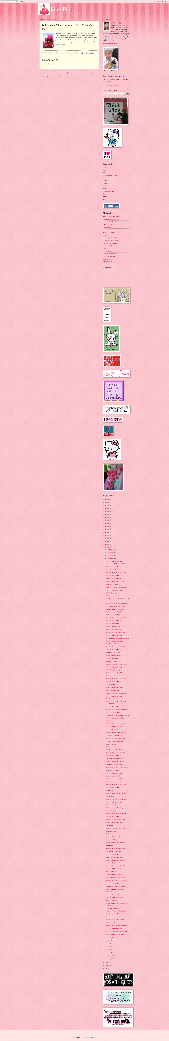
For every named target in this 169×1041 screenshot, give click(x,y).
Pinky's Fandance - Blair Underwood (116, 860)
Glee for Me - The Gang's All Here (115, 886)
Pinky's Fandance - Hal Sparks (114, 596)
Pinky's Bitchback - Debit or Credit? (116, 819)
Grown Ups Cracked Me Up (113, 782)
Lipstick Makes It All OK (113, 776)
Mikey (105, 188)
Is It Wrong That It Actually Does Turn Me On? (117, 599)
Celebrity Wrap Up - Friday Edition (116, 573)
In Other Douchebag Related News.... (116, 877)
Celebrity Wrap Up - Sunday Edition (116, 647)
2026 (106, 499)
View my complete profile (110, 43)
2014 (106, 535)
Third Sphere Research (109, 232)
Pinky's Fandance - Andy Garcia (115, 655)
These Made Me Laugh (112, 805)
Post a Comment (48, 64)
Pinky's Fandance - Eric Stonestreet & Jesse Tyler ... (116, 904)
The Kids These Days (112, 706)
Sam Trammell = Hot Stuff (113, 851)
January (109, 959)
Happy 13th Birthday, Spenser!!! (115, 857)
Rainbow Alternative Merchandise (112, 222)
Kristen (105, 178)
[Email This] (86, 53)
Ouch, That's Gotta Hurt (112, 690)
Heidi (104, 167)
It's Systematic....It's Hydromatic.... (115, 615)
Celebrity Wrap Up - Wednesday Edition (117, 603)
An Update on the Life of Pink (114, 764)
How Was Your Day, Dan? (110, 243)
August (109, 938)
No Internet (109, 834)
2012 (106, 541)
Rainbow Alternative (108, 191)
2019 (106, 520)
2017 (106, 526)
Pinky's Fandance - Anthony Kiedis (115, 843)
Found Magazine (107, 251)
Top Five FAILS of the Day (113, 575)
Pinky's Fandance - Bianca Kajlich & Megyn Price (116, 702)
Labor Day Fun (110, 922)
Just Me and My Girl (111, 684)
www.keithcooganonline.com (111, 85)
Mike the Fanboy (107, 227)
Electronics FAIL (111, 831)
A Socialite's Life (107, 262)
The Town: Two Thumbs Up (113, 735)
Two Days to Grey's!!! (112, 699)
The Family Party (111, 811)
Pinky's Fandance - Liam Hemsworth (116, 732)
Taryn (104, 194)
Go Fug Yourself (107, 246)
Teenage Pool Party (111, 840)
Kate (104, 170)
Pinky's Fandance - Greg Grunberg (115, 612)
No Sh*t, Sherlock (111, 744)
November (110, 552)
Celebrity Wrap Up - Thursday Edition (116, 587)
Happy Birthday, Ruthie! (113, 652)
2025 (106, 502)
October (109, 555)
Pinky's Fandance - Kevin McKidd (115, 718)
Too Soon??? (109, 917)
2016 (106, 529)
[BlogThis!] (87, 53)
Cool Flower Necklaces (109, 254)
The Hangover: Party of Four (114, 644)
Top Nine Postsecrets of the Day (115, 741)
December (110, 549)
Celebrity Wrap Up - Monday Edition (116, 632)
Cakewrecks (106, 259)
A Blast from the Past (112, 729)
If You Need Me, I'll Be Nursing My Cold (117, 638)
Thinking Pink (56, 9)
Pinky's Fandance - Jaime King (114, 641)
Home (69, 73)
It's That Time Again (111, 593)
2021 (106, 514)
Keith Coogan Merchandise (110, 175)
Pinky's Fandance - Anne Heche (115, 747)
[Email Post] (82, 53)
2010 (106, 547)
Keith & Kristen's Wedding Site (111, 216)
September (110, 558)
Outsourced (109, 825)
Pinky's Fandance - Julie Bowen (115, 687)
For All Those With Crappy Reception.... (117, 931)
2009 (106, 963)
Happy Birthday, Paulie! (113, 770)
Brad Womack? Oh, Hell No (114, 578)
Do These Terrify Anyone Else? (114, 629)
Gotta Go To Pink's (111, 901)
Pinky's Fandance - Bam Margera (115, 808)
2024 (106, 505)
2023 (106, 508)
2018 (106, 523)
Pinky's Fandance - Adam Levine (115, 581)
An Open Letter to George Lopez (115, 609)
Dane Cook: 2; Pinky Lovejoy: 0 (115, 584)
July (108, 941)
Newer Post (44, 73)
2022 (106, 511)
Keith (104, 173)
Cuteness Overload (111, 661)
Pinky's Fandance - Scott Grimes (115, 626)
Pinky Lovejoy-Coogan (119, 23)
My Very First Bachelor (112, 623)
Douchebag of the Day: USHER (115, 750)
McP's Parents (107, 186)
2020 (106, 517)
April (108, 950)
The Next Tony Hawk (112, 658)
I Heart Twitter (110, 796)
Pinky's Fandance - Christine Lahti (115, 874)
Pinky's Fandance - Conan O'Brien (115, 934)
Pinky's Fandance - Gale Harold (115, 779)
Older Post (95, 73)
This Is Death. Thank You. (113, 908)
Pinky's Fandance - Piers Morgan (115, 889)
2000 (106, 968)
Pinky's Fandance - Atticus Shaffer (115, 822)
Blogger (93, 1037)
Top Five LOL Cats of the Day (114, 561)
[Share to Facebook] (91, 53)
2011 (106, 544)
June (108, 944)
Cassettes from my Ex (109, 256)
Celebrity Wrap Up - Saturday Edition (116, 664)
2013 (106, 538)
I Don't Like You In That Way (111, 240)
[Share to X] (89, 53)
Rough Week (109, 790)
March (109, 953)
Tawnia (105, 196)
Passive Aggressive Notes (110, 238)
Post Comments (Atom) (53, 77)
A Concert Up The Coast (113, 863)
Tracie (104, 199)
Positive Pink (110, 892)
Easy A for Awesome (112, 721)
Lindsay (105, 181)
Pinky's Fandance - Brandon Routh (115, 920)
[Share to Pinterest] (93, 53)
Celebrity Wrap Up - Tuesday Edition (116, 618)
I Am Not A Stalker (108, 224)
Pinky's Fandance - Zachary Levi (115, 567)
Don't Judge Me (110, 676)
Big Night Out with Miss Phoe (114, 758)
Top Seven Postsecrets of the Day (115, 606)
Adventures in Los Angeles (110, 219)
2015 (106, 532)
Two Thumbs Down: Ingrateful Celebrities (117, 715)
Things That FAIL (111, 570)
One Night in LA (111, 845)
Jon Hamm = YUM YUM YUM (115, 564)
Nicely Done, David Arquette (114, 670)
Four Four (106, 248)
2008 (106, 966)
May (108, 947)
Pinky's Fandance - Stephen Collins (115, 793)
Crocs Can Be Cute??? (112, 872)
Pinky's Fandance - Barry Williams (115, 673)
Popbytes (105, 235)
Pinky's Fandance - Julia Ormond (115, 761)
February (109, 956)
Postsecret (106, 230)
